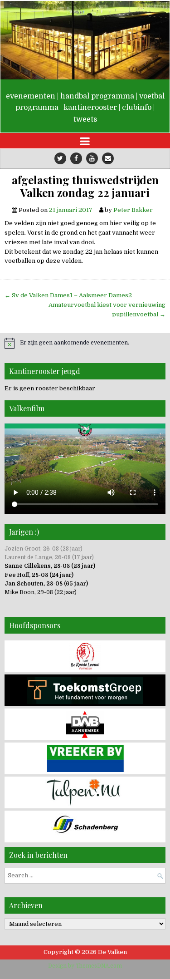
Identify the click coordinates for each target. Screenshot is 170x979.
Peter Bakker (133, 210)
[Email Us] (108, 158)
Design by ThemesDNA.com (85, 966)
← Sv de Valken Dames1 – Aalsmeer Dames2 (68, 295)
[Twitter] (60, 158)
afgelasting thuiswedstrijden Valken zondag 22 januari (85, 186)
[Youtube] (92, 158)
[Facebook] (76, 158)
